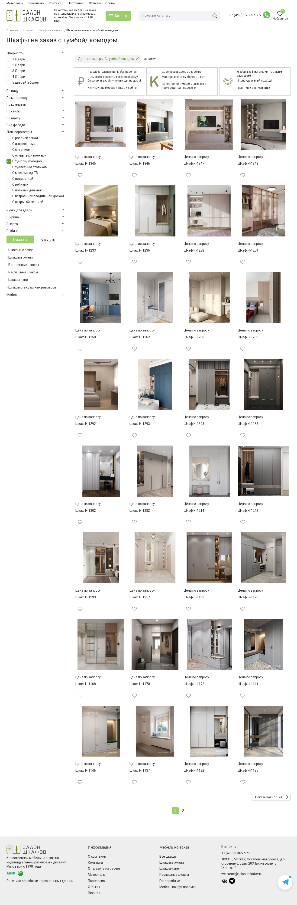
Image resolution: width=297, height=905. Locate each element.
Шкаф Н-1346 (139, 163)
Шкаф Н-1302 (85, 510)
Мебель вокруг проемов (178, 887)
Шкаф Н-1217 (139, 597)
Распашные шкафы (174, 874)
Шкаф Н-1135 (248, 770)
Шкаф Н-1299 (85, 597)
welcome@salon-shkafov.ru (241, 874)
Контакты (56, 3)
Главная (94, 893)
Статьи (110, 3)
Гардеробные (169, 881)
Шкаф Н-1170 (139, 684)
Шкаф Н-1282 (139, 510)
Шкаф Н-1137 (139, 770)
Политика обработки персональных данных (39, 881)
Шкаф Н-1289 (248, 337)
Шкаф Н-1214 (194, 510)
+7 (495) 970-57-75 (245, 15)
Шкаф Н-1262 (139, 337)
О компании (36, 3)
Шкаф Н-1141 (248, 684)
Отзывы (95, 3)
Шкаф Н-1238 (194, 250)
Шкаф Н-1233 (85, 250)
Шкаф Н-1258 (85, 337)
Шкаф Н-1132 (194, 770)
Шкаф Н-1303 (194, 424)
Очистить (48, 239)
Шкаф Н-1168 (85, 684)
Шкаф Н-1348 (248, 163)
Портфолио (76, 3)
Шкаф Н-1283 (248, 424)
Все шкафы (168, 856)
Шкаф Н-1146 (85, 770)
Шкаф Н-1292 (85, 424)
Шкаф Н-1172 (194, 684)
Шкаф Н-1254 (248, 250)
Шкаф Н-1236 (139, 250)
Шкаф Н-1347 (194, 163)
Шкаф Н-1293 (139, 424)
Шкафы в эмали (171, 862)
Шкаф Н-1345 (85, 163)
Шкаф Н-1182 (194, 597)
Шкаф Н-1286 (194, 337)
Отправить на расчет (104, 868)
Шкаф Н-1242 (248, 510)
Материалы (14, 3)
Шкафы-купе (169, 868)
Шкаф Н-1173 (248, 597)
